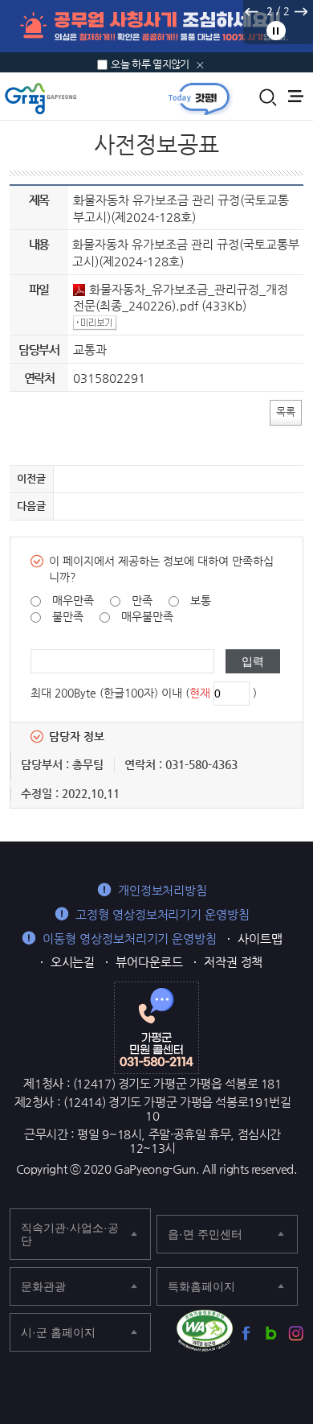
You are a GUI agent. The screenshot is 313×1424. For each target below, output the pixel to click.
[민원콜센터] (156, 1026)
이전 (251, 11)
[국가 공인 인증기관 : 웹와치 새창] (205, 1331)
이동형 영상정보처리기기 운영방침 (130, 938)
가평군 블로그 (270, 1333)
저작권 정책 (233, 962)
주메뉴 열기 (295, 96)
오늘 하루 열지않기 (150, 64)
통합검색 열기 (268, 97)
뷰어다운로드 (149, 962)
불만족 (67, 616)
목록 (285, 411)
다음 (300, 11)
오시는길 (73, 962)
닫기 (200, 65)
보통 (200, 600)
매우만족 (73, 600)
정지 (276, 30)
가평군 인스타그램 (295, 1333)
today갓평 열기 (199, 98)
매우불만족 (147, 616)
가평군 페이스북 (246, 1333)
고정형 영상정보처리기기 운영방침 (162, 914)
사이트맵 (260, 938)
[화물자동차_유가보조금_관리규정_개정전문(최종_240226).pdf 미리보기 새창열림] (97, 322)
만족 (142, 600)
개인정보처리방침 (162, 890)
